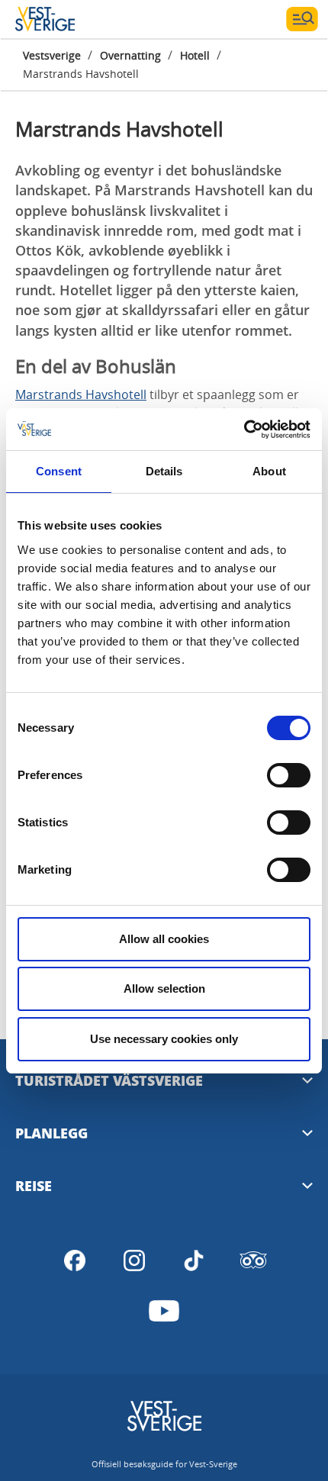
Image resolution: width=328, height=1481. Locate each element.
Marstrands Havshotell (80, 394)
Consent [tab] (59, 471)
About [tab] (269, 471)
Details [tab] (164, 471)
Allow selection (164, 988)
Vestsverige (52, 55)
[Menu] (302, 19)
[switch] (288, 775)
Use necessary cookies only (164, 1038)
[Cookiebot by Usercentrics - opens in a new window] (243, 429)
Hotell (195, 55)
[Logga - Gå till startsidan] (68, 19)
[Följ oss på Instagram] (134, 1260)
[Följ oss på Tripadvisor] (253, 1260)
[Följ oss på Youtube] (164, 1310)
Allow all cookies (164, 938)
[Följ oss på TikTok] (193, 1260)
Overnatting (130, 55)
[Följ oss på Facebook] (74, 1260)
